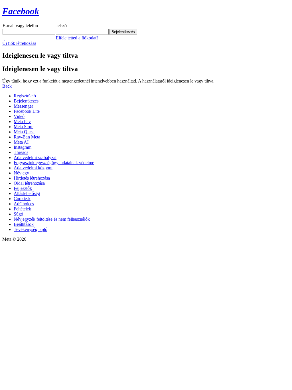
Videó (19, 116)
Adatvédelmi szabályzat (35, 157)
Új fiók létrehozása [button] (19, 43)
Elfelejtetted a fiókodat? (77, 37)
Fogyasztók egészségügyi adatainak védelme (54, 162)
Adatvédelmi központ (33, 167)
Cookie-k (22, 198)
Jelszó (61, 25)
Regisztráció (25, 95)
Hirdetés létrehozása (32, 178)
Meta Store (23, 126)
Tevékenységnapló (30, 229)
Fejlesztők (23, 188)
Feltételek (22, 208)
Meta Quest (24, 131)
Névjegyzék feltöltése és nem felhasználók (52, 219)
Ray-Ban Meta (27, 136)
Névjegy (21, 172)
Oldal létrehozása (29, 183)
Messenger (23, 106)
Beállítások (24, 224)
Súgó (18, 214)
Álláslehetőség (27, 193)
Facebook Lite (27, 111)
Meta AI (21, 142)
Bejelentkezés (26, 100)
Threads (21, 152)
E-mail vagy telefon (20, 25)
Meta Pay (22, 121)
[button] (7, 86)
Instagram (22, 147)
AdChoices (24, 203)
